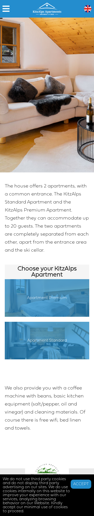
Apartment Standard (47, 341)
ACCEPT (81, 484)
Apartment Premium (47, 298)
